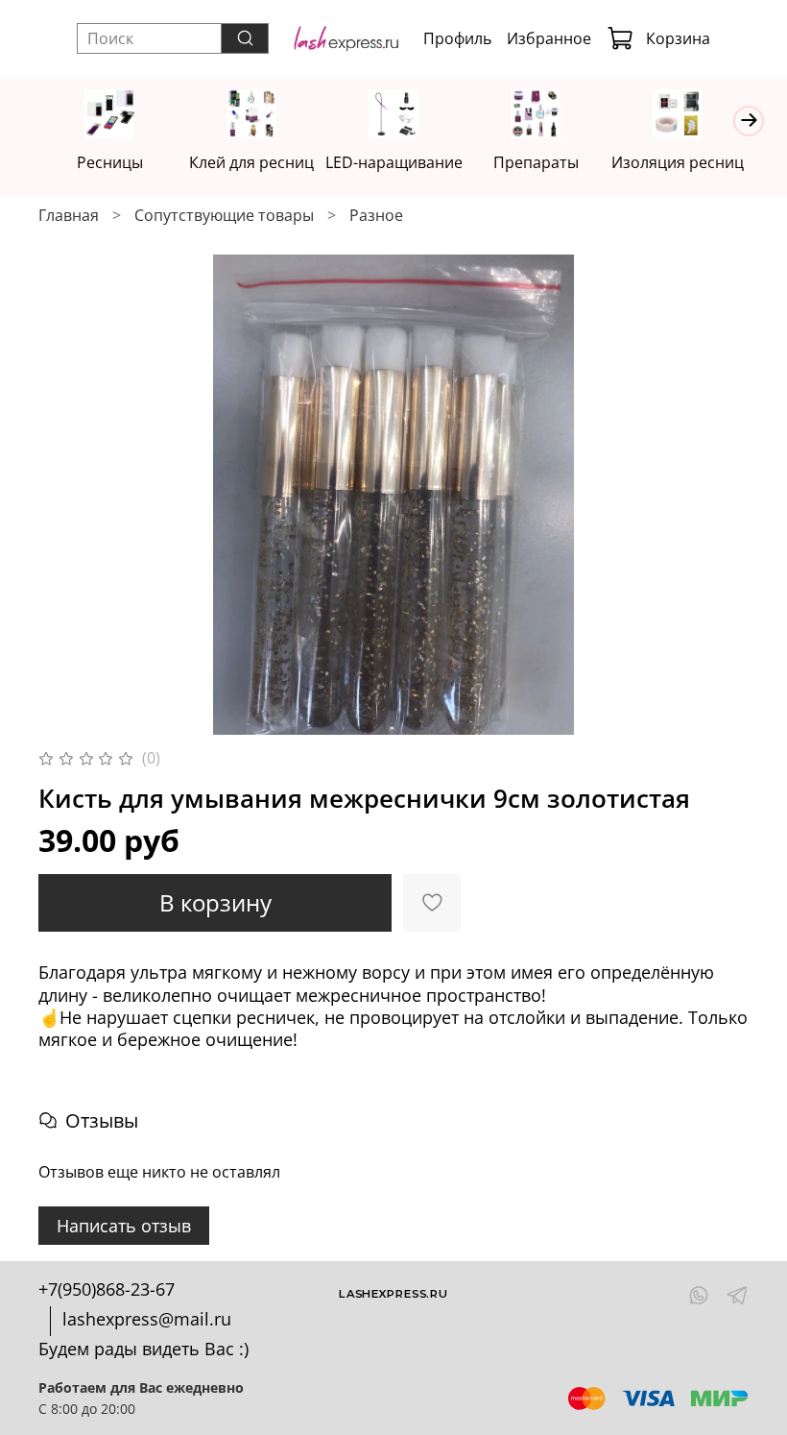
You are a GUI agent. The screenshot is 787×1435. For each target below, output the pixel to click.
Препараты (536, 162)
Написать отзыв (124, 1225)
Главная (68, 215)
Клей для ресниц (251, 162)
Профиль (457, 38)
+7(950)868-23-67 (106, 1289)
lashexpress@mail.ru (146, 1318)
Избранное (549, 38)
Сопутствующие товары (224, 215)
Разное (376, 215)
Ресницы (110, 162)
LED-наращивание (394, 162)
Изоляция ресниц (677, 162)
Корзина (678, 38)
